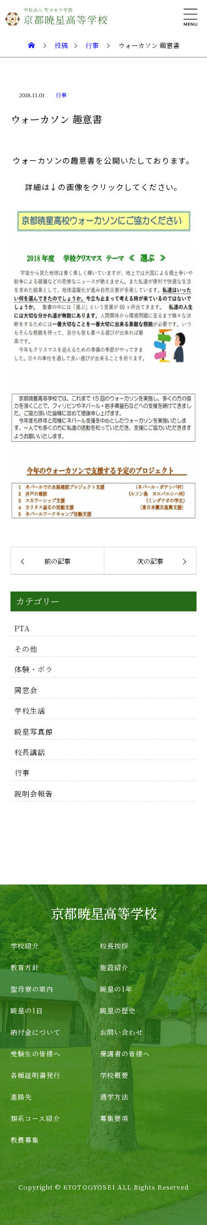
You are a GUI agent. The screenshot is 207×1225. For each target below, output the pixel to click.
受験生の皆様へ (35, 1053)
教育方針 (24, 967)
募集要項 (114, 1118)
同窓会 (26, 690)
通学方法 (114, 1096)
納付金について (35, 1031)
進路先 (21, 1096)
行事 (61, 95)
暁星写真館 (33, 731)
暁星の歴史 (118, 1010)
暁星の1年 (116, 988)
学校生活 (29, 710)
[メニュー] (190, 16)
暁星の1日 (26, 1010)
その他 (26, 648)
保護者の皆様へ (125, 1053)
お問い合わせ (121, 1031)
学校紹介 (24, 945)
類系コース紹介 (35, 1118)
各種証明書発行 (35, 1075)
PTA (22, 628)
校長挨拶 (114, 945)
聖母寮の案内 (32, 988)
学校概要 (114, 1075)
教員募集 (24, 1139)
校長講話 (29, 752)
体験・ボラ (33, 669)
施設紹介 (114, 967)
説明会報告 (33, 793)
